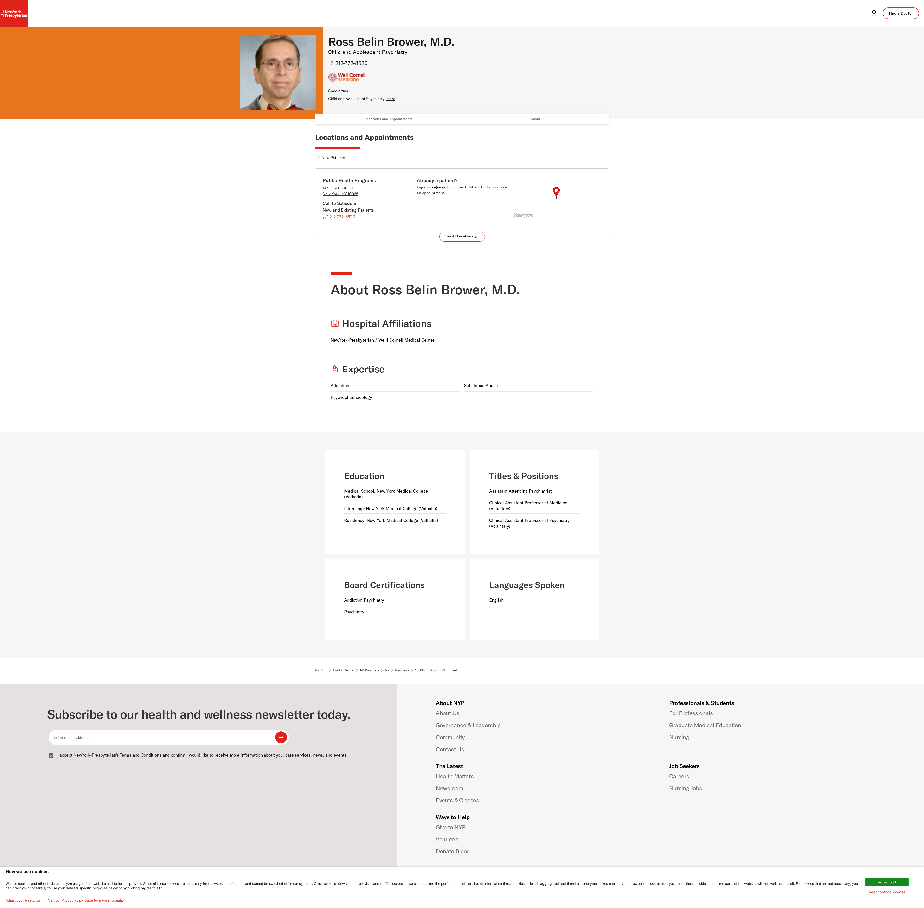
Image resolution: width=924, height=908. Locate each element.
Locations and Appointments (389, 119)
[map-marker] (556, 193)
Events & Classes (457, 800)
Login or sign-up (431, 187)
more (390, 98)
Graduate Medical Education (705, 725)
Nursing (679, 737)
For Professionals (691, 713)
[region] (556, 198)
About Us (447, 713)
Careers (679, 776)
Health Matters (455, 776)
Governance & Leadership (468, 725)
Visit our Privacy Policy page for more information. (87, 900)
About (535, 119)
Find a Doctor (901, 13)
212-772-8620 (351, 63)
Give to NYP (450, 827)
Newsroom (449, 788)
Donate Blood (453, 851)
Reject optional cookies (887, 892)
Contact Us (450, 749)
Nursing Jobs (685, 788)
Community (450, 737)
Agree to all (887, 882)
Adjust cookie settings (23, 900)
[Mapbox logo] (523, 215)
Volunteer (448, 839)
